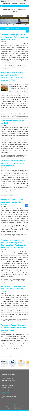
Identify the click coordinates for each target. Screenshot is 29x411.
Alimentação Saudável (15, 113)
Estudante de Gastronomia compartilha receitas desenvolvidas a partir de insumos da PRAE (12, 76)
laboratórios (14, 280)
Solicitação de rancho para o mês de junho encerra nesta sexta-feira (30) (13, 163)
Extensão (22, 279)
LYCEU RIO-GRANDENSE (7, 385)
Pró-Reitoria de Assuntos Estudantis (18, 116)
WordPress (17, 407)
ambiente (6, 348)
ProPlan (18, 348)
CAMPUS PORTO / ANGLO (9, 374)
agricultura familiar (8, 65)
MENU (3, 15)
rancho (15, 194)
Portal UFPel (6, 6)
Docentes (6, 279)
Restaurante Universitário (14, 235)
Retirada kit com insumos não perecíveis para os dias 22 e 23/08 (13, 288)
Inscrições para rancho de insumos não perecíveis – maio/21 (12, 202)
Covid (2, 320)
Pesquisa (20, 280)
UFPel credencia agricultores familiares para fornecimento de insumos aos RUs (14, 37)
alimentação (7, 113)
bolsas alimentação (12, 115)
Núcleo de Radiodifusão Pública (9, 396)
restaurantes (16, 67)
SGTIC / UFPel (19, 408)
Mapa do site (22, 3)
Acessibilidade (6, 3)
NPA (15, 348)
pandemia (16, 320)
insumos (15, 65)
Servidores (9, 282)
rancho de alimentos (19, 156)
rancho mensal (4, 195)
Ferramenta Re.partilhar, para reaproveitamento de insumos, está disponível (14, 327)
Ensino (10, 279)
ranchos (10, 195)
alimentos (6, 194)
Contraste (14, 3)
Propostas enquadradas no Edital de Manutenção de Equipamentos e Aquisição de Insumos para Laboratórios (13, 244)
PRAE (19, 65)
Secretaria (4, 397)
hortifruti (3, 156)
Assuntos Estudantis (20, 155)
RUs (9, 68)
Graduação (3, 280)
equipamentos (16, 279)
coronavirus (25, 319)
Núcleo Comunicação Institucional (9, 394)
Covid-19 (6, 320)
